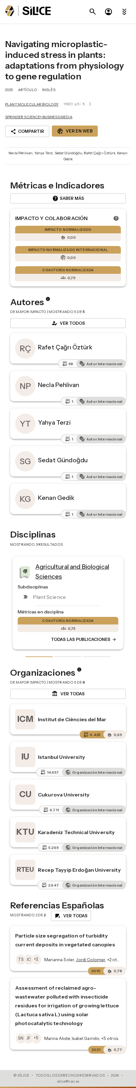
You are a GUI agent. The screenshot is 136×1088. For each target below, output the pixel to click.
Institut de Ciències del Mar (72, 719)
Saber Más (68, 198)
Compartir (27, 131)
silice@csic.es (68, 1081)
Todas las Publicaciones (44, 639)
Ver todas (68, 694)
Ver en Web (75, 131)
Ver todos (68, 323)
